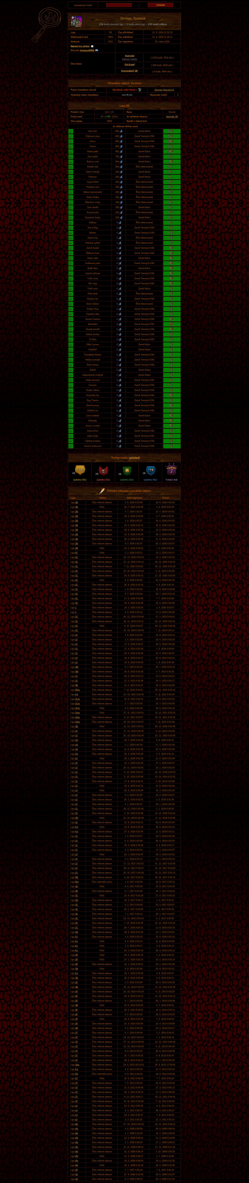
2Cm (77, 699)
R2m (77, 690)
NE (76, 877)
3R (76, 1028)
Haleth (134, 59)
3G (76, 886)
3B (76, 685)
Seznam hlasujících (164, 90)
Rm (77, 882)
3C (76, 895)
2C (76, 557)
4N (76, 1128)
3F (76, 982)
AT (76, 552)
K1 (76, 973)
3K (76, 891)
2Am (77, 712)
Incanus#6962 (87, 50)
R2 (76, 1074)
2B (76, 502)
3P (76, 955)
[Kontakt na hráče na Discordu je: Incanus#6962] (96, 50)
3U (76, 1174)
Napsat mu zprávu (80, 46)
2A (76, 740)
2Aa (77, 1064)
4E (76, 1124)
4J (76, 1106)
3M (76, 667)
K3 (76, 694)
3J (76, 635)
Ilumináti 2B (172, 116)
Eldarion (126, 59)
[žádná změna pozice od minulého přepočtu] (112, 112)
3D (76, 978)
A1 (76, 941)
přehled (134, 457)
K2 (76, 1069)
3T (76, 1032)
